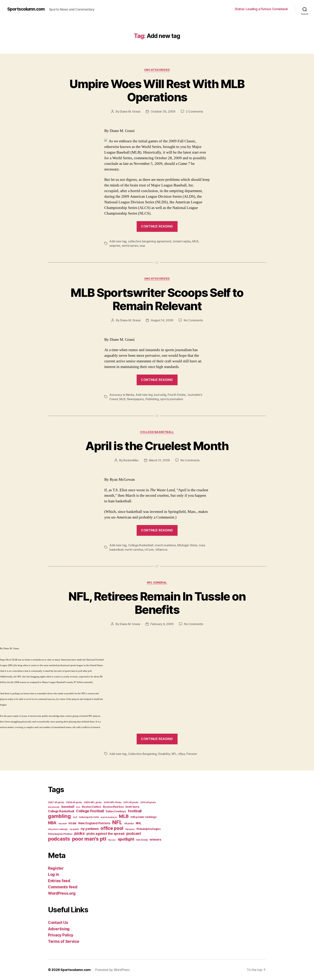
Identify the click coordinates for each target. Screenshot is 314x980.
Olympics (129, 829)
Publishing (152, 399)
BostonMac (131, 460)
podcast (133, 833)
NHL (138, 823)
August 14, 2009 (162, 320)
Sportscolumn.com (26, 9)
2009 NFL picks (93, 802)
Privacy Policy (60, 935)
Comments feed (62, 887)
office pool (111, 828)
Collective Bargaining (142, 754)
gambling (59, 816)
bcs (78, 807)
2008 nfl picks (74, 802)
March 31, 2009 (159, 460)
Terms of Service (63, 941)
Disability (164, 754)
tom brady (142, 839)
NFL (174, 754)
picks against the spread (105, 833)
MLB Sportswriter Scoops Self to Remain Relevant (157, 299)
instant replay (182, 241)
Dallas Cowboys (116, 811)
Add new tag (117, 241)
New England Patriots (94, 823)
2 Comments (194, 111)
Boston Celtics (91, 806)
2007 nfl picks (56, 802)
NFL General (157, 582)
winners (155, 839)
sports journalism (171, 399)
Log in (53, 874)
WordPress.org (62, 893)
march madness (165, 545)
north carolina (134, 549)
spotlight (126, 839)
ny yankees (89, 829)
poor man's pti (89, 839)
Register (56, 868)
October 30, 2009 (163, 111)
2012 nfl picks (148, 802)
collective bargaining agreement (150, 241)
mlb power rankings (143, 816)
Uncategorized (157, 70)
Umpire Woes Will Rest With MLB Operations (156, 90)
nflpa (181, 754)
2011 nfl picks (130, 802)
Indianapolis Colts (89, 817)
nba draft (62, 823)
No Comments (193, 320)
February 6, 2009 (162, 624)
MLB (195, 241)
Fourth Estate (177, 395)
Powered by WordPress (112, 970)
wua (142, 245)
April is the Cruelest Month (156, 446)
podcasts (59, 839)
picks (79, 833)
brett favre (132, 806)
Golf (75, 817)
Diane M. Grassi (130, 111)
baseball (67, 806)
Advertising (59, 929)
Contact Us (58, 922)
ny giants (74, 829)
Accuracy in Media (121, 395)
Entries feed (59, 881)
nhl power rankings (58, 829)
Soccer (112, 840)
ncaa (72, 823)
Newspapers (135, 399)
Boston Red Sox (113, 806)
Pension (191, 754)
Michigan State (187, 545)
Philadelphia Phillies (60, 833)
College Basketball (157, 432)
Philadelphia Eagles (148, 828)
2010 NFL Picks (112, 802)
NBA (52, 822)
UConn (149, 549)
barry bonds (53, 807)
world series (130, 245)
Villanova (161, 549)
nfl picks (129, 823)
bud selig (160, 395)
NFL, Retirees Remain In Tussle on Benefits (156, 603)
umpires (114, 245)
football (135, 811)
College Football (90, 811)
